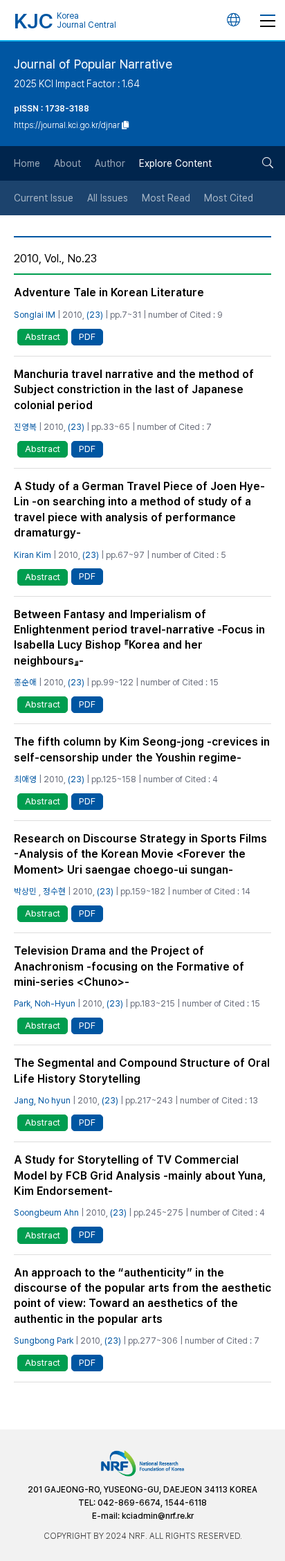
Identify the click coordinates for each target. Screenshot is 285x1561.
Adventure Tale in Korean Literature (109, 292)
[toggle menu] (267, 20)
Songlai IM (34, 314)
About (67, 163)
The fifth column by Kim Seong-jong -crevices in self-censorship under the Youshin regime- (142, 749)
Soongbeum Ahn (46, 1212)
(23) (94, 314)
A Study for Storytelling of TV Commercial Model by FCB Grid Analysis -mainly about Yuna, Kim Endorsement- (140, 1175)
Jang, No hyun (42, 1100)
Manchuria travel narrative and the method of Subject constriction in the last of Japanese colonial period (134, 390)
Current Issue (43, 198)
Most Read (166, 198)
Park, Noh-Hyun (44, 1003)
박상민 (25, 891)
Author (110, 163)
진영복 (25, 427)
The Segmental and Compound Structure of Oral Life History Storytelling (142, 1070)
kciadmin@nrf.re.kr (158, 1516)
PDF (87, 337)
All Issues (107, 198)
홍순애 (25, 682)
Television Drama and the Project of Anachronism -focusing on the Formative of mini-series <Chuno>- (129, 966)
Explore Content (175, 163)
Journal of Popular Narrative (93, 64)
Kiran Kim (32, 555)
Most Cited (228, 198)
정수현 (54, 891)
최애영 (25, 779)
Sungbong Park (43, 1340)
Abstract (42, 337)
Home (27, 163)
